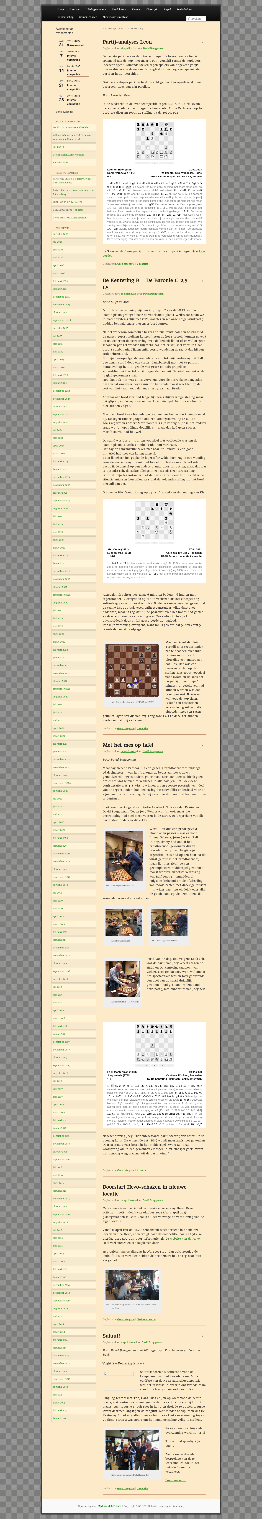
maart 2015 (59, 1261)
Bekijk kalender (64, 111)
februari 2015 (60, 1269)
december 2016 (61, 1136)
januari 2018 (59, 1034)
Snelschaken (184, 9)
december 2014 (61, 1285)
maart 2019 (59, 924)
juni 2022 (58, 618)
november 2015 (61, 1198)
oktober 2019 (60, 869)
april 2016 (58, 1183)
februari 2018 (60, 1026)
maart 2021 (59, 736)
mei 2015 (58, 1245)
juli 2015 (57, 1230)
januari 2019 (59, 939)
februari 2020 (60, 838)
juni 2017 (58, 1089)
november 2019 (61, 861)
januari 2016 (59, 1190)
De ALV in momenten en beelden (71, 127)
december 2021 (61, 665)
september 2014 (61, 1300)
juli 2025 (57, 336)
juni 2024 (58, 438)
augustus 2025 (60, 328)
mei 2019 (58, 908)
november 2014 (61, 1292)
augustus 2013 (60, 1387)
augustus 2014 (60, 1308)
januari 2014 (59, 1347)
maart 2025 (59, 367)
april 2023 (58, 540)
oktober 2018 (60, 963)
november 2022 (61, 579)
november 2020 (61, 767)
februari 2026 (60, 281)
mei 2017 (58, 1096)
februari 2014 (60, 1340)
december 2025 (61, 296)
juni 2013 (58, 1394)
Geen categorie (126, 264)
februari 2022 (60, 649)
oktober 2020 (60, 775)
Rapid (167, 9)
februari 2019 (60, 932)
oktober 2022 (60, 587)
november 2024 (61, 398)
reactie (142, 1170)
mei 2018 (58, 1002)
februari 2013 (60, 1410)
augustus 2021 (60, 696)
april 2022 (58, 634)
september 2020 (62, 783)
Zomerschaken (88, 17)
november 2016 (61, 1143)
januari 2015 (59, 1277)
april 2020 (58, 822)
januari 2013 (59, 1418)
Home (60, 9)
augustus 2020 (60, 791)
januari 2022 (59, 657)
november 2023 (61, 485)
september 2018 (61, 971)
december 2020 (61, 759)
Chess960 (152, 9)
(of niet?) (58, 147)
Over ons (75, 9)
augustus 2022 (60, 602)
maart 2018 (59, 1018)
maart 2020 (59, 830)
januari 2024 (60, 469)
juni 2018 (58, 994)
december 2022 (61, 571)
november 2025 (61, 304)
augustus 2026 (60, 234)
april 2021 (58, 728)
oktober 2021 (60, 681)
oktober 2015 (60, 1206)
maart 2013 (59, 1402)
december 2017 (61, 1042)
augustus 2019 (60, 885)
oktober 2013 (60, 1371)
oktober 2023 (60, 492)
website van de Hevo (185, 1238)
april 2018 (58, 1010)
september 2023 (62, 500)
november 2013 (61, 1363)
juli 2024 (57, 430)
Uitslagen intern (96, 9)
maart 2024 (59, 453)
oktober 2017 (60, 1057)
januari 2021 (59, 751)
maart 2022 (59, 641)
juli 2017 (57, 1081)
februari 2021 (60, 743)
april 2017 (58, 1104)
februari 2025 (60, 375)
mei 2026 (58, 257)
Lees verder (175, 1480)
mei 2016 (58, 1175)
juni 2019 (58, 900)
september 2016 (61, 1159)
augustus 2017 (60, 1073)
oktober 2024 (60, 406)
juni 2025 (58, 344)
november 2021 (61, 673)
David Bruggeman (153, 48)
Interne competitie (73, 57)
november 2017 (61, 1049)
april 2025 (58, 359)
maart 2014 (59, 1332)
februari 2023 (60, 555)
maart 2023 (59, 547)
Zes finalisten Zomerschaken (68, 154)
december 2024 (61, 390)
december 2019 (61, 853)
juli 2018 (57, 987)
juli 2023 (57, 516)
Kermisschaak (60, 162)
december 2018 (61, 947)
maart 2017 (59, 1112)
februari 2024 (60, 461)
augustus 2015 (60, 1222)
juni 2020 (58, 806)
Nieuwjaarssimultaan (115, 17)
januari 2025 (60, 383)
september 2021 (61, 689)
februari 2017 (60, 1120)
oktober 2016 (60, 1151)
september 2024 (62, 414)
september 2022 (62, 594)
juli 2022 (57, 610)
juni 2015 (58, 1238)
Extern (136, 9)
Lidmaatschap (65, 17)
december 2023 (61, 477)
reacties (142, 264)
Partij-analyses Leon (127, 42)
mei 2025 (58, 351)
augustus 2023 (60, 508)
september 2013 (61, 1379)
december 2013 (61, 1355)
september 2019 (61, 877)
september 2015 (61, 1214)
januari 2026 (60, 289)
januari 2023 (59, 563)
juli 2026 (57, 241)
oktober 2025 (60, 312)
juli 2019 (57, 892)
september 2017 (61, 1065)
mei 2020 (58, 814)
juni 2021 (58, 712)
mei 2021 (58, 720)
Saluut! (111, 1336)
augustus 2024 (60, 422)
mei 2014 (58, 1316)
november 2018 (61, 955)
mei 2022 (58, 626)
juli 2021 (57, 704)
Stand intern (118, 9)
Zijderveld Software (109, 1506)
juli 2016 (57, 1167)
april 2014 (58, 1324)
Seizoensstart (75, 45)
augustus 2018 (60, 979)
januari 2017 (59, 1128)
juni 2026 (58, 249)
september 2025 (62, 320)
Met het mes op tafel (128, 745)
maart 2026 (59, 273)
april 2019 (58, 916)
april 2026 (58, 265)
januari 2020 (60, 845)
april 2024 (58, 445)
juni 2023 (58, 524)
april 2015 (58, 1253)
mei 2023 (58, 532)
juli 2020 (57, 798)
